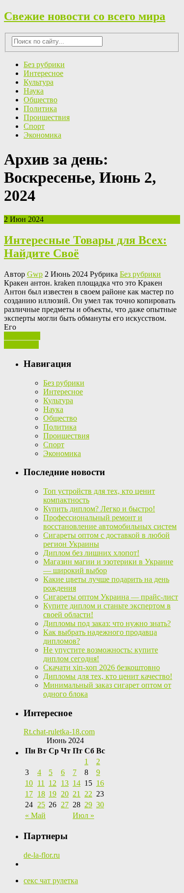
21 (76, 794)
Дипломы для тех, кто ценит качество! (107, 676)
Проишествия (47, 117)
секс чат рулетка (51, 880)
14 (76, 783)
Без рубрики (44, 64)
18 (41, 794)
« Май (35, 815)
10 (29, 783)
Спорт (34, 126)
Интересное (43, 73)
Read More (21, 344)
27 (65, 804)
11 (41, 783)
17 (29, 794)
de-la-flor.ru (42, 855)
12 (52, 783)
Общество (40, 100)
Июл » (83, 815)
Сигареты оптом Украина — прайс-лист (110, 597)
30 (100, 804)
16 (100, 783)
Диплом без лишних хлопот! (91, 553)
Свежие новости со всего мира (84, 16)
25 (41, 804)
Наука (34, 91)
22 (88, 794)
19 (52, 794)
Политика (40, 108)
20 (65, 794)
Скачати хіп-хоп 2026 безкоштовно (101, 667)
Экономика (42, 135)
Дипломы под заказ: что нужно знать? (107, 623)
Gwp (35, 274)
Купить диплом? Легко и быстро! (99, 509)
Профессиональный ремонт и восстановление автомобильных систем (110, 522)
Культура (38, 82)
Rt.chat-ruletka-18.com (59, 731)
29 (88, 804)
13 (65, 783)
